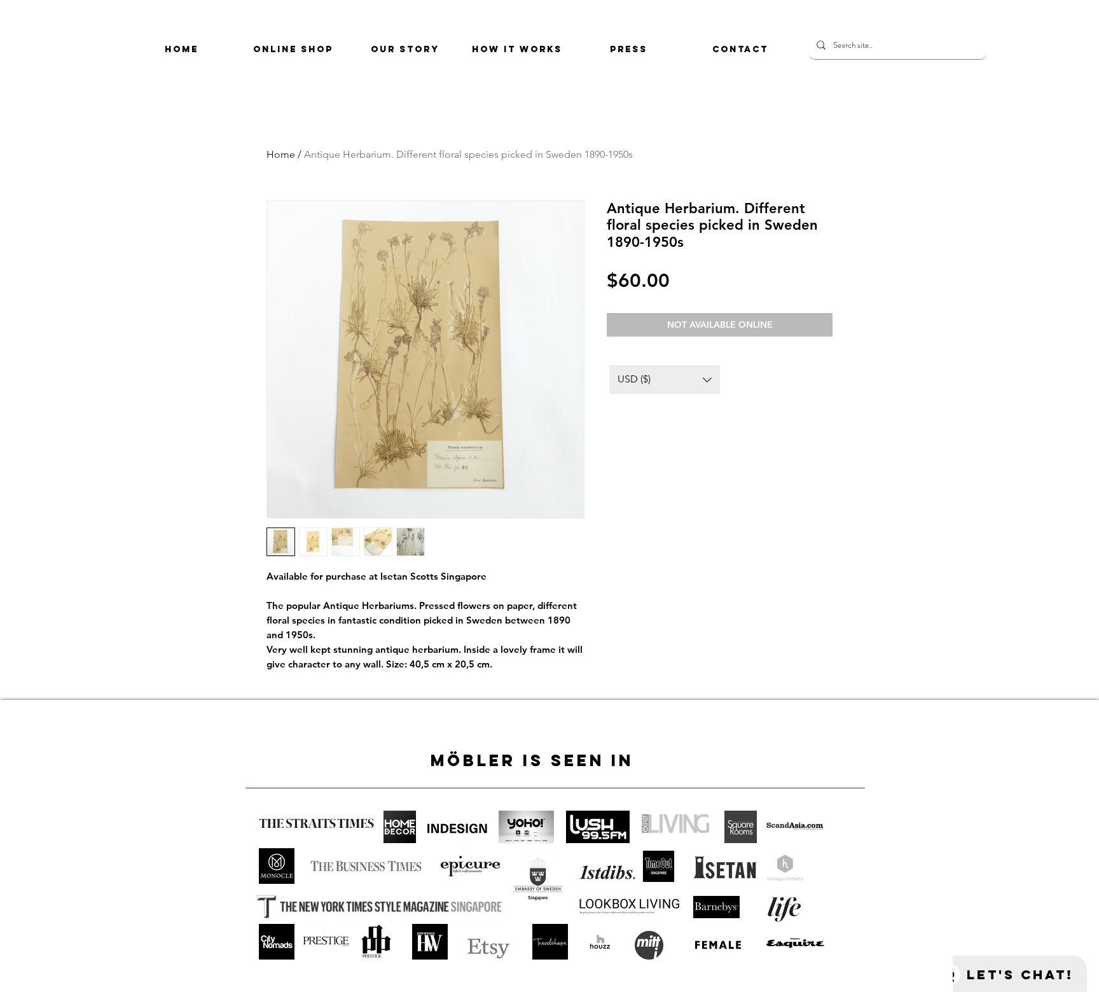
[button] (664, 379)
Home (280, 154)
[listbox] (664, 379)
